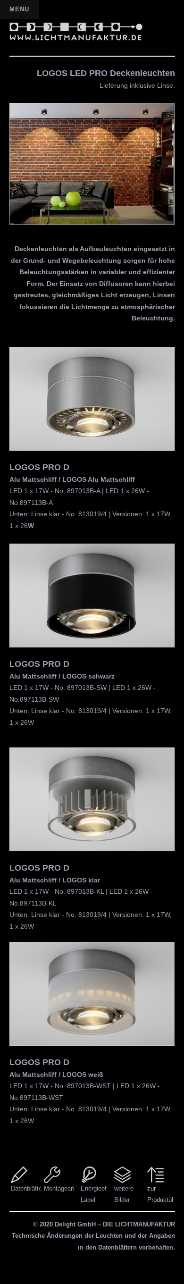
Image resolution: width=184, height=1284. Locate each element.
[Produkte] (155, 1175)
